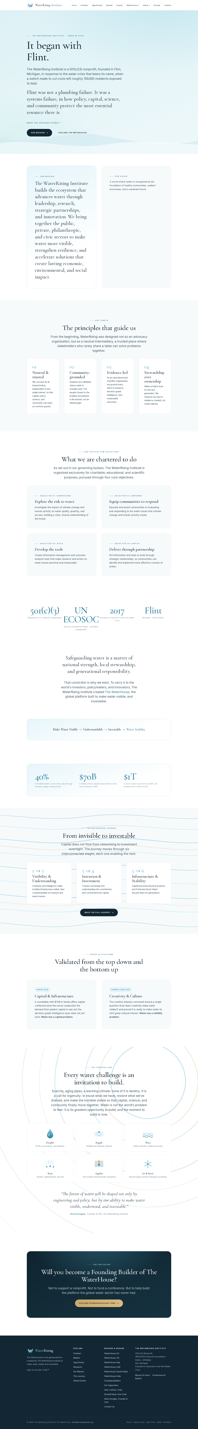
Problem (84, 5)
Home (74, 5)
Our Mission (78, 1371)
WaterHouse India (112, 1376)
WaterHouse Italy (112, 1362)
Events (120, 5)
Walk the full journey (99, 912)
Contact (167, 5)
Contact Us (109, 1406)
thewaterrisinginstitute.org (82, 1422)
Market (109, 5)
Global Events (79, 1381)
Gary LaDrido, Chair (113, 1390)
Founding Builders (112, 1381)
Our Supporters (111, 1385)
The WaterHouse (117, 692)
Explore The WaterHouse (72, 133)
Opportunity (97, 5)
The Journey (79, 1376)
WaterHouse (133, 5)
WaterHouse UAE (112, 1367)
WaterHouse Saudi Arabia (116, 1371)
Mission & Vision (142, 1375)
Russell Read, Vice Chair (115, 1394)
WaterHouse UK (111, 1358)
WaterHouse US (111, 1353)
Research (77, 1367)
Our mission (39, 133)
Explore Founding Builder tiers (99, 1303)
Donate (157, 5)
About (146, 5)
